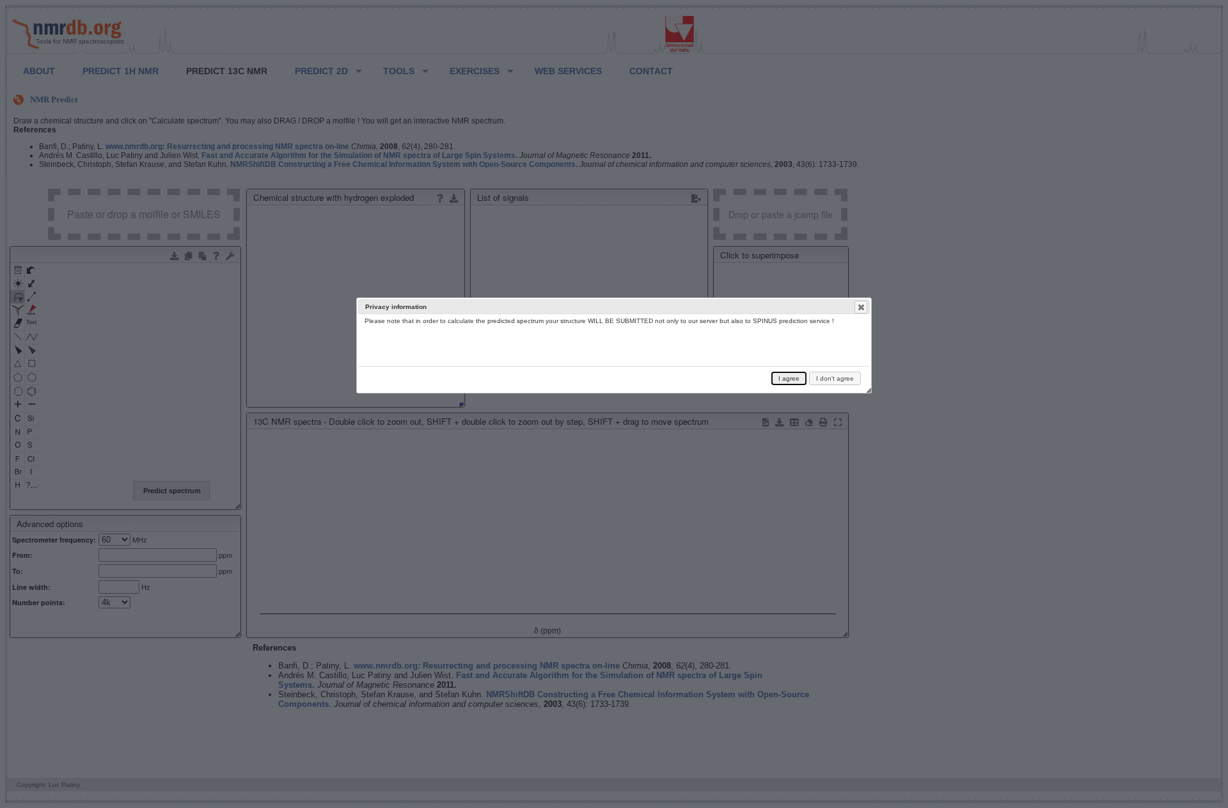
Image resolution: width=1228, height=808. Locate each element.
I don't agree (835, 378)
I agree (788, 378)
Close (860, 307)
